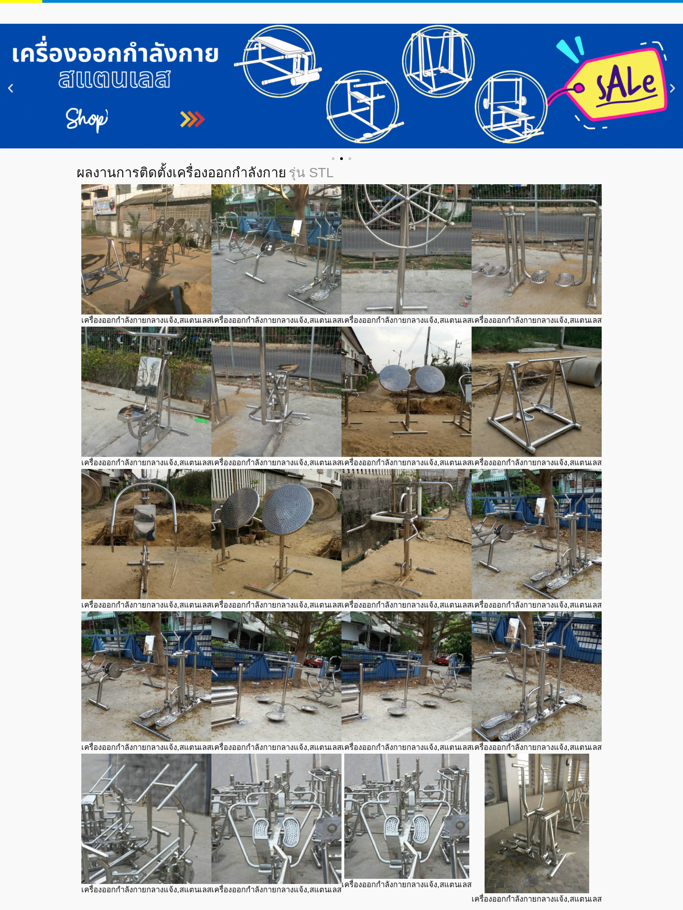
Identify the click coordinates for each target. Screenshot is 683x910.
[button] (10, 88)
